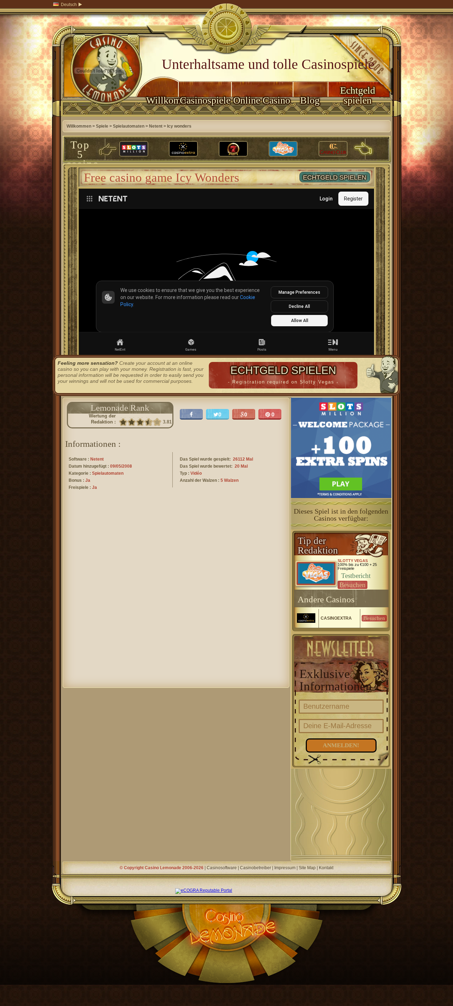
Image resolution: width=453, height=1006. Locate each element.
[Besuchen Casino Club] (333, 149)
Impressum (285, 867)
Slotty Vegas (353, 560)
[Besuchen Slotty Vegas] (283, 149)
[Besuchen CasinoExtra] (183, 149)
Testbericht (356, 575)
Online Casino (261, 100)
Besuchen (352, 585)
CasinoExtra (336, 618)
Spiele (102, 126)
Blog (310, 100)
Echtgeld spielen (357, 95)
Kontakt (326, 867)
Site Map (307, 867)
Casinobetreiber (255, 867)
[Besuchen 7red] (233, 149)
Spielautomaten (128, 126)
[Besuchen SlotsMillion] (133, 149)
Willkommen (162, 100)
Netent (155, 126)
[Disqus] (176, 595)
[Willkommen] (100, 115)
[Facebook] (191, 414)
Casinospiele (205, 100)
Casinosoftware (222, 867)
